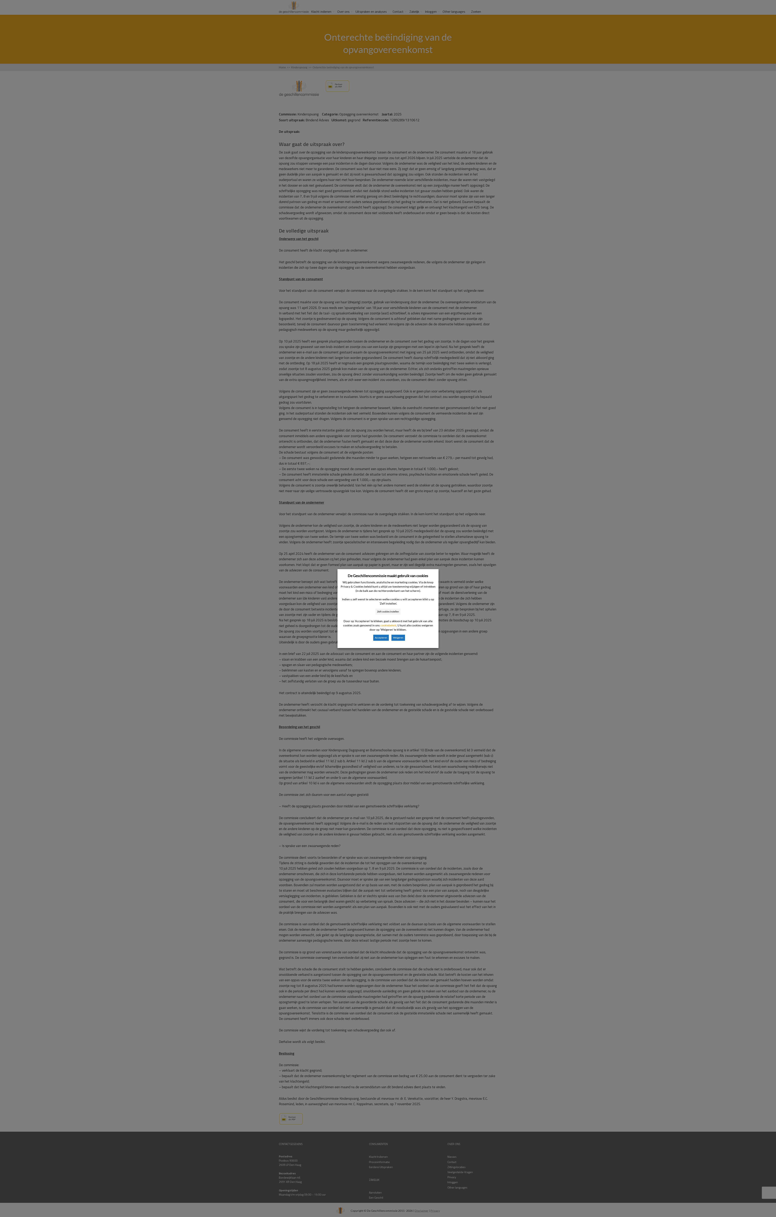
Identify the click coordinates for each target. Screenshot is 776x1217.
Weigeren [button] (398, 637)
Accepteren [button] (381, 637)
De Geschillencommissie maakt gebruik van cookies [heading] (388, 575)
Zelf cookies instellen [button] (388, 611)
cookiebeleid (388, 625)
